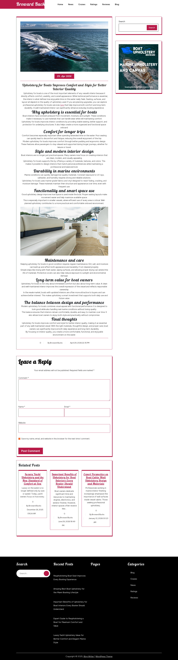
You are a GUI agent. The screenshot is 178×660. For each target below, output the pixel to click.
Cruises (81, 4)
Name (21, 407)
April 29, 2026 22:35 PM (79, 343)
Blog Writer (89, 656)
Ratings (93, 4)
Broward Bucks (31, 4)
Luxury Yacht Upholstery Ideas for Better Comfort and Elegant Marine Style (69, 639)
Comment (23, 378)
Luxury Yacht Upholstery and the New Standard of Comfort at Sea (33, 479)
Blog (117, 4)
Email (67, 407)
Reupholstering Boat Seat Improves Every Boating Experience (69, 578)
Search (122, 21)
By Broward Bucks (55, 343)
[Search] (46, 573)
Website (21, 423)
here (62, 105)
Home (60, 4)
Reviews (106, 4)
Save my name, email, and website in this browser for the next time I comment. (55, 439)
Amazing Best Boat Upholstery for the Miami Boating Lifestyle (68, 591)
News (70, 4)
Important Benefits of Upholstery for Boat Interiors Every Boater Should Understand (64, 480)
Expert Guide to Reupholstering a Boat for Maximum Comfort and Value (68, 622)
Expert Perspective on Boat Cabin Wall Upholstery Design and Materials (96, 479)
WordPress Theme (104, 656)
